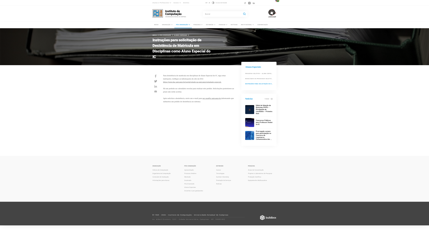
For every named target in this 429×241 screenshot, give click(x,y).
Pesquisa (196, 25)
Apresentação (189, 170)
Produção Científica (254, 177)
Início (156, 25)
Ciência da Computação (160, 170)
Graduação (166, 25)
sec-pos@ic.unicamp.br (212, 98)
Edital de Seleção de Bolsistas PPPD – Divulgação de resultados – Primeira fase (264, 109)
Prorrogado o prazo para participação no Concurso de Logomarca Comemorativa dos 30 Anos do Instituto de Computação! (264, 137)
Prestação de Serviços (223, 180)
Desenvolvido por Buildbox (268, 217)
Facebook (245, 3)
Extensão (209, 25)
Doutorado (187, 180)
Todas (267, 99)
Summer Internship (222, 177)
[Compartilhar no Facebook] (156, 76)
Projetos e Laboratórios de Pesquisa (260, 173)
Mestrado (187, 177)
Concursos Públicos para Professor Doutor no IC (264, 122)
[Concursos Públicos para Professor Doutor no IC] (249, 122)
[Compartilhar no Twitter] (156, 81)
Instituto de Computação (169, 13)
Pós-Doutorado (189, 184)
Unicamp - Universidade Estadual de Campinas (272, 13)
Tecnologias (220, 173)
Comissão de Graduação (160, 177)
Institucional (246, 25)
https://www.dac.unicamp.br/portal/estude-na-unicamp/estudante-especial (192, 82)
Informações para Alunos (160, 180)
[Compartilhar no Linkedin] (156, 86)
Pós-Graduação (182, 25)
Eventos (186, 3)
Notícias (234, 25)
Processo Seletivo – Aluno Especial (259, 74)
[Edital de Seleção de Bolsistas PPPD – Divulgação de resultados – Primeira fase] (249, 109)
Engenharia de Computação (161, 173)
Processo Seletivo (190, 173)
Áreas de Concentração (256, 170)
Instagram (249, 3)
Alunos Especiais (180, 35)
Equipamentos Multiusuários (257, 180)
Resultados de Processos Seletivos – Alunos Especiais (259, 79)
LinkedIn (253, 3)
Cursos (218, 170)
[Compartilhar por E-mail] (156, 91)
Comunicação (262, 25)
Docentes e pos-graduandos (193, 191)
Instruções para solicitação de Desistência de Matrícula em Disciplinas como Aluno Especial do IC (259, 84)
